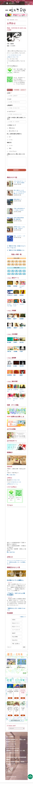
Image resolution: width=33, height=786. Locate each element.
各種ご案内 (12, 19)
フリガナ (9, 99)
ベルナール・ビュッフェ (22, 391)
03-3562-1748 (11, 746)
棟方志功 (9, 366)
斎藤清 (21, 375)
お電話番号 (10, 105)
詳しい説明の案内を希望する (14, 133)
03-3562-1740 (16, 480)
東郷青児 (9, 318)
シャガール (15, 389)
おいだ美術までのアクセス (13, 752)
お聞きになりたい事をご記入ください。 (16, 154)
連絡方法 (9, 142)
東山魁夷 (9, 342)
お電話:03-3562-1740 (12, 57)
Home (8, 19)
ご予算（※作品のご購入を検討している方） (16, 118)
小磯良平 (15, 327)
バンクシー (22, 304)
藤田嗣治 (9, 327)
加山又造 (21, 342)
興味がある (12, 128)
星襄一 (14, 375)
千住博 (21, 351)
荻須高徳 (21, 318)
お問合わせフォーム (12, 484)
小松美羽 (15, 295)
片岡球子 (15, 342)
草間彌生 (9, 286)
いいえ (10, 139)
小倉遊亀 (15, 351)
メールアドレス (11, 111)
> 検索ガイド (23, 616)
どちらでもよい (13, 151)
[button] (12, 3)
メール (10, 145)
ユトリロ (21, 398)
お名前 (9, 93)
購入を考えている (13, 131)
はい (10, 136)
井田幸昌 (21, 295)
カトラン (9, 398)
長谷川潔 (21, 366)
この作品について (11, 125)
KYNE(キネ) (9, 295)
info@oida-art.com (16, 482)
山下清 (21, 327)
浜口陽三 (15, 366)
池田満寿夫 (9, 375)
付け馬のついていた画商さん (15, 580)
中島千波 (9, 351)
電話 (10, 148)
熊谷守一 (15, 318)
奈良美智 (15, 286)
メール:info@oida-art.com (14, 55)
